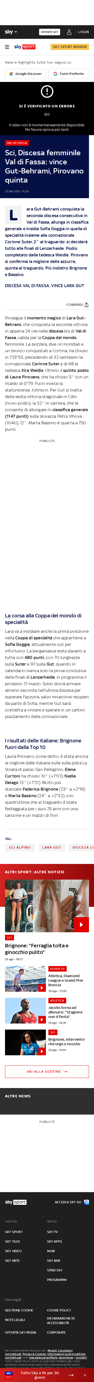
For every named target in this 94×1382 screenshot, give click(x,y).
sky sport (14, 1232)
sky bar (53, 1261)
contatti (81, 1357)
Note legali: (13, 1300)
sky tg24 (12, 1241)
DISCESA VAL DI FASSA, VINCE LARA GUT (45, 285)
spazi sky (55, 1270)
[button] (39, 1375)
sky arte (12, 1261)
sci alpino (20, 847)
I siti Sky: (11, 1221)
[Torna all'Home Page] (25, 46)
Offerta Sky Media (20, 1332)
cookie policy (59, 1310)
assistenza (66, 1357)
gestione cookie (19, 1310)
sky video (13, 1251)
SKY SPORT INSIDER (70, 47)
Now (51, 1251)
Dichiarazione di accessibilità (61, 1320)
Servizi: (52, 1221)
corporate (56, 1332)
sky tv (52, 1232)
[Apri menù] (7, 46)
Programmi (57, 1280)
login (83, 32)
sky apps (54, 1241)
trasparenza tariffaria (43, 1357)
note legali (15, 1320)
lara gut (51, 847)
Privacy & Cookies (34, 1354)
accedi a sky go (68, 1202)
